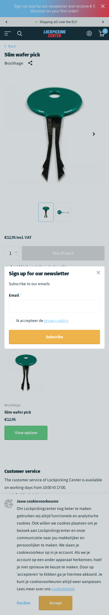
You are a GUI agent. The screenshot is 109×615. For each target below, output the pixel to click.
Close (98, 272)
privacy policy (56, 320)
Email (15, 295)
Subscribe (54, 337)
